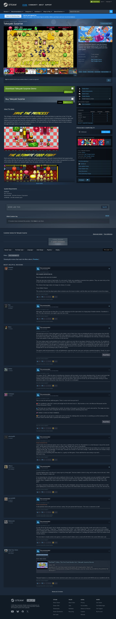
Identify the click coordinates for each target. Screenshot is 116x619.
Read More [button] (106, 355)
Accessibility (84, 605)
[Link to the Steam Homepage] (10, 6)
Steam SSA (56, 605)
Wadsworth (11, 521)
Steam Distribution (58, 611)
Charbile (10, 267)
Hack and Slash (104, 71)
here (35, 221)
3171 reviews (11, 469)
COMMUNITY (33, 5)
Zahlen (10, 368)
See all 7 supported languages (85, 123)
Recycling (71, 611)
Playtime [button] (49, 250)
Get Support (99, 608)
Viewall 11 (107, 142)
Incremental (97, 71)
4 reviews (10, 501)
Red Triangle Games (96, 59)
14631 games (11, 467)
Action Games (13, 21)
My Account (99, 611)
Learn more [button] (105, 132)
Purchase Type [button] (19, 250)
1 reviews (10, 328)
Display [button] (58, 250)
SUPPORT (48, 5)
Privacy (83, 602)
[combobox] (89, 11)
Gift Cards (55, 614)
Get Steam (99, 602)
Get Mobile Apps (100, 605)
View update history (84, 166)
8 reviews (10, 308)
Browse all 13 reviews (57, 591)
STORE (24, 5)
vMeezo (10, 466)
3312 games (11, 551)
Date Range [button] (40, 250)
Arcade (84, 71)
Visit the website (83, 161)
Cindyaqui (11, 394)
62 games (10, 500)
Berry (9, 327)
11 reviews (10, 522)
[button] (6, 11)
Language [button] (30, 250)
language (108, 1)
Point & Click (90, 71)
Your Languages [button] (13, 255)
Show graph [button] (107, 249)
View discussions (83, 171)
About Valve (72, 602)
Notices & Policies (85, 608)
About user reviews (97, 234)
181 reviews (11, 553)
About (41, 5)
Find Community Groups (85, 173)
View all (107, 215)
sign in (102, 1)
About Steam (56, 602)
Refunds (83, 614)
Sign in (7, 79)
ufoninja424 (11, 436)
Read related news (83, 168)
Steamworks (56, 608)
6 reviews (10, 269)
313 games (10, 306)
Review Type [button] (8, 250)
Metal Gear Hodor (13, 550)
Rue (9, 305)
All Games (6, 21)
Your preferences (108, 234)
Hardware (71, 608)
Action (80, 71)
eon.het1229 (11, 498)
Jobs (70, 605)
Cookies (83, 611)
